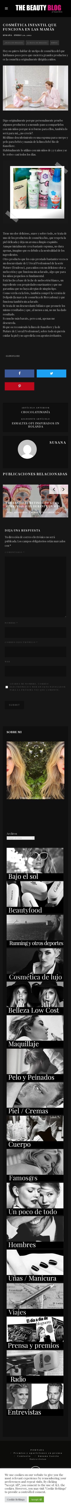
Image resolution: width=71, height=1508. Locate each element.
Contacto (24, 1456)
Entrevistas (38, 1459)
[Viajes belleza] (35, 1314)
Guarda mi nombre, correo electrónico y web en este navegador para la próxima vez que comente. (38, 686)
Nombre (11, 622)
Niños (54, 43)
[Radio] (35, 1381)
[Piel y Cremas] (35, 1113)
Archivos (12, 833)
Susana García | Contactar (35, 798)
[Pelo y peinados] (35, 1080)
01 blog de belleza (37, 43)
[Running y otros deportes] (35, 946)
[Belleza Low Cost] (35, 1013)
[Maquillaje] (35, 1046)
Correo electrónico (21, 642)
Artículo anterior (36, 407)
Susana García (48, 1456)
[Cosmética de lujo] (35, 979)
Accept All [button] (36, 1499)
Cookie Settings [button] (16, 1499)
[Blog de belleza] (35, 1214)
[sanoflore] (35, 192)
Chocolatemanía (35, 412)
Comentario (15, 552)
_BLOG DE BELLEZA (13, 43)
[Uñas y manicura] (35, 1281)
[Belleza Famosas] (35, 1180)
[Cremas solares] (35, 879)
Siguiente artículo (35, 419)
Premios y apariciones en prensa (38, 1453)
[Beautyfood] (35, 912)
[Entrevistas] (35, 1415)
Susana (7, 35)
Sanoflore (13, 355)
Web (7, 661)
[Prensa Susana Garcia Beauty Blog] (35, 1348)
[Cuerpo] (35, 1147)
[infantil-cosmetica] (35, 88)
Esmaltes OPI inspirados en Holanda (35, 425)
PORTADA (37, 1450)
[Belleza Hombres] (35, 1247)
